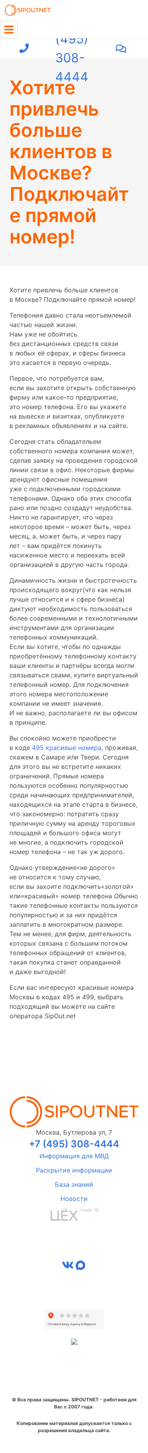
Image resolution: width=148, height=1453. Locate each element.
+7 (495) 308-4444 (72, 48)
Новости (74, 1198)
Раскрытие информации (74, 1170)
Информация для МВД (74, 1156)
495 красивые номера (66, 748)
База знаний (74, 1184)
